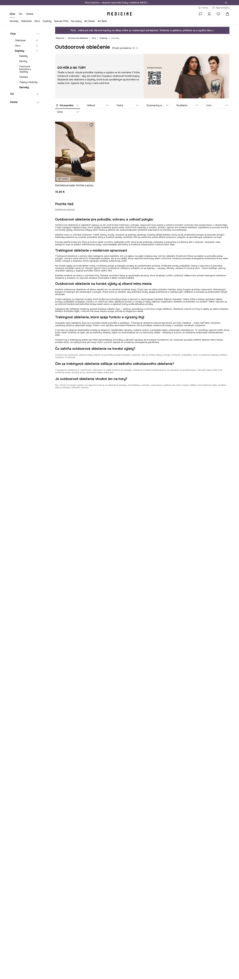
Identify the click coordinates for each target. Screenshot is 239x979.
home (29, 14)
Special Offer (61, 21)
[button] (67, 105)
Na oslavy (76, 21)
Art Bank (102, 21)
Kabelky (23, 56)
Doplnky (47, 21)
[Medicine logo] (119, 14)
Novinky (14, 21)
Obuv (37, 21)
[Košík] (226, 14)
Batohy (23, 61)
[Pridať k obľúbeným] (91, 124)
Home (14, 102)
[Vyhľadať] (200, 14)
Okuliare (23, 77)
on (20, 14)
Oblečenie (26, 21)
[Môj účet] (209, 14)
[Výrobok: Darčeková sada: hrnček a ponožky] (75, 152)
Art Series (89, 21)
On (12, 94)
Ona (13, 33)
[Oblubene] (218, 14)
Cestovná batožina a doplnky (25, 69)
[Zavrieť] (226, 2)
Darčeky (24, 87)
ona (12, 14)
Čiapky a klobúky (28, 82)
